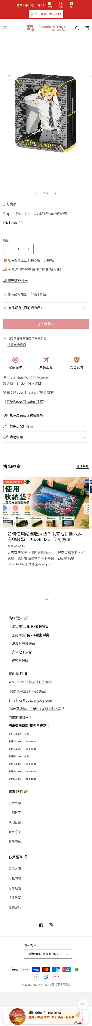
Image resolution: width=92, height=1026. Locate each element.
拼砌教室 (15, 813)
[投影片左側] (36, 193)
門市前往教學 (19, 717)
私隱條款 (15, 841)
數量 (6, 240)
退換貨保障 (20, 660)
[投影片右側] (55, 193)
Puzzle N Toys (40, 984)
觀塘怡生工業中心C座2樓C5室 (38, 708)
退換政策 (15, 898)
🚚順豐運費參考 (15, 280)
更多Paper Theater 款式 (25, 401)
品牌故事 (15, 803)
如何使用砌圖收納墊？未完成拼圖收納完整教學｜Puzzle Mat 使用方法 (44, 536)
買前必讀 (15, 868)
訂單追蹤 (15, 888)
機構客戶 (15, 907)
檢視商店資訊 (16, 345)
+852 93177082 (39, 682)
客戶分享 (15, 832)
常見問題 (15, 878)
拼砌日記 (15, 822)
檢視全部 (82, 466)
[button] (5, 28)
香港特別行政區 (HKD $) (43, 954)
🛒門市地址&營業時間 (46, 14)
